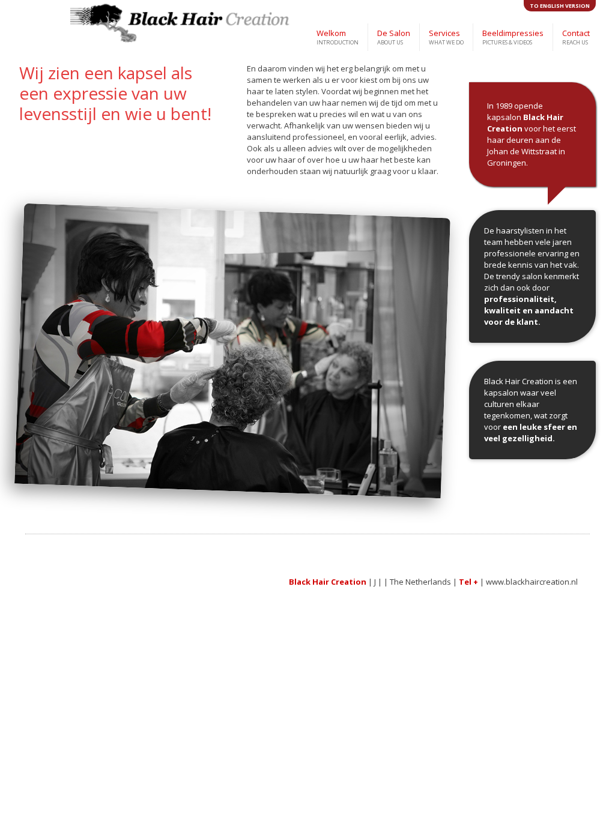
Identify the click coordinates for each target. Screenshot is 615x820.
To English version (560, 6)
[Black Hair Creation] (109, 28)
